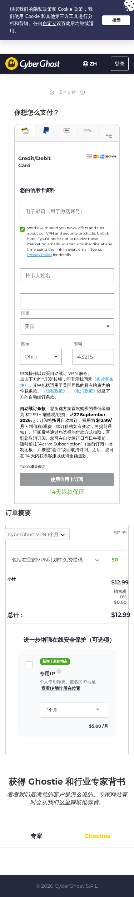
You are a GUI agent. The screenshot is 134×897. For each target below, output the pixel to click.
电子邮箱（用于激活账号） (55, 211)
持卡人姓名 (37, 275)
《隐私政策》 (54, 391)
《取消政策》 (84, 391)
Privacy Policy (39, 254)
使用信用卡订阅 (67, 479)
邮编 (78, 343)
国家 (25, 313)
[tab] (25, 130)
